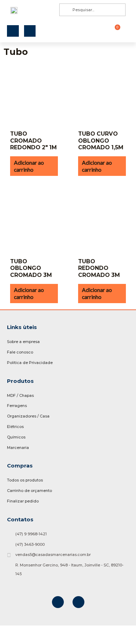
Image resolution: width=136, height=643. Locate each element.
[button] (98, 31)
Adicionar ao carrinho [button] (29, 166)
